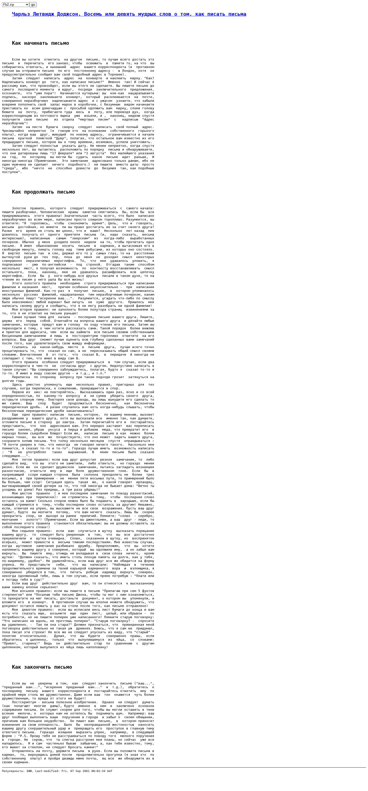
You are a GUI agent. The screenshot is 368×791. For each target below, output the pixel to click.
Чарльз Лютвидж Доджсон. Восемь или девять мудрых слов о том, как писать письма (129, 14)
